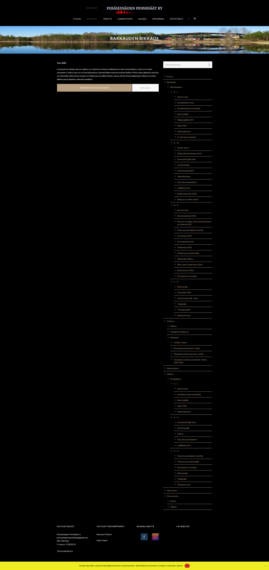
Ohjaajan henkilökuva (179, 332)
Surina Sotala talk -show (187, 298)
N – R (176, 205)
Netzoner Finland (104, 534)
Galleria (142, 19)
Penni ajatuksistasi (185, 241)
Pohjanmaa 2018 (184, 247)
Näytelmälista (176, 87)
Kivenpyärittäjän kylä (186, 159)
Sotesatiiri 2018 (184, 292)
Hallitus (173, 326)
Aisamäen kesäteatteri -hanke (187, 348)
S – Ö (176, 282)
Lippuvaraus (158, 19)
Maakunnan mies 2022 (187, 193)
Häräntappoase (184, 131)
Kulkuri (180, 434)
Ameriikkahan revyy (185, 102)
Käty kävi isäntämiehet (187, 439)
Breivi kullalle (182, 114)
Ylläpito (173, 507)
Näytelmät (92, 19)
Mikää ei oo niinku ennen (188, 199)
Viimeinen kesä (183, 315)
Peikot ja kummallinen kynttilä (190, 230)
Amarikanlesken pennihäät (188, 108)
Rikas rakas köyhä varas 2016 (189, 264)
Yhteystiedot (176, 19)
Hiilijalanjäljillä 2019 (185, 120)
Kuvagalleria (175, 379)
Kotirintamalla (183, 165)
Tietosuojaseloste (65, 551)
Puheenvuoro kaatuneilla (188, 253)
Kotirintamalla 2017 (185, 171)
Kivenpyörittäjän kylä (186, 422)
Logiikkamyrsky (183, 188)
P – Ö (176, 451)
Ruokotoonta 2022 (185, 270)
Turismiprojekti (183, 309)
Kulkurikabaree (183, 176)
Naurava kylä (182, 210)
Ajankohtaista (125, 19)
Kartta (173, 501)
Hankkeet (174, 337)
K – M (176, 143)
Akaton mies (182, 97)
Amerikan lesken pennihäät (189, 394)
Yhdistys (107, 19)
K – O (176, 417)
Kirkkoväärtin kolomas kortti (189, 153)
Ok (187, 566)
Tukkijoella (181, 304)
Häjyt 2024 (182, 125)
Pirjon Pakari (102, 540)
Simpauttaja (182, 286)
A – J (176, 92)
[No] (265, 565)
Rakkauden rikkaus (185, 259)
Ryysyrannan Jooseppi (187, 276)
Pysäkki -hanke (180, 342)
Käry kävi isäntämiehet (187, 182)
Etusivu (77, 19)
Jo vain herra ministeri (186, 137)
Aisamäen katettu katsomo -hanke (189, 354)
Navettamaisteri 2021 (186, 216)
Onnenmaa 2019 (184, 236)
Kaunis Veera (183, 148)
